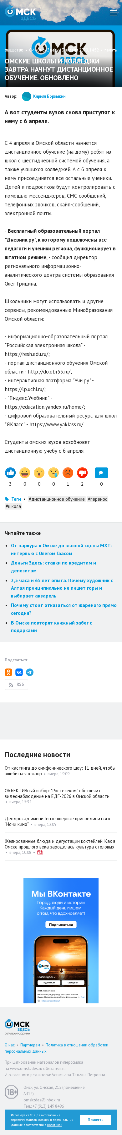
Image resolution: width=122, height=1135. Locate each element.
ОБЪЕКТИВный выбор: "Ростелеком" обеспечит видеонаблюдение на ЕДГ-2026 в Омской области (57, 793)
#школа (13, 506)
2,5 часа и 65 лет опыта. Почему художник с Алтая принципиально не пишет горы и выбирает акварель (62, 588)
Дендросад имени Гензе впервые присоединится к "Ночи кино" (57, 821)
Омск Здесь (20, 13)
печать (110, 50)
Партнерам (30, 1045)
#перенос (97, 499)
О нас (10, 1045)
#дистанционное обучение (57, 499)
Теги (16, 499)
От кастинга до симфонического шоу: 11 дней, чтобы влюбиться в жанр (60, 771)
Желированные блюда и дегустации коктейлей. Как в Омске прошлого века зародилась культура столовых (60, 844)
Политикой (54, 1125)
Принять (96, 1119)
